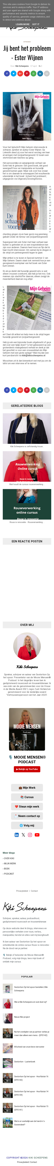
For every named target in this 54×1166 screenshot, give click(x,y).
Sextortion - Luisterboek (24, 1062)
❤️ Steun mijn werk (27, 806)
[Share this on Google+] (20, 73)
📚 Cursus (27, 797)
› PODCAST (8, 873)
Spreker (27, 42)
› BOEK (6, 868)
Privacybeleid (22, 891)
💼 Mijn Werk (27, 787)
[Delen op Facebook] (7, 390)
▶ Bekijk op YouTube (27, 769)
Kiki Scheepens (22, 66)
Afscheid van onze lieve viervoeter (29, 1047)
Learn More (22, 24)
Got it (35, 24)
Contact (34, 891)
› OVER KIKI (8, 858)
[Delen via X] (13, 390)
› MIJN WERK (9, 863)
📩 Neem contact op (27, 816)
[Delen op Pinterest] (47, 73)
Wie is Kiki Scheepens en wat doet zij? (30, 1002)
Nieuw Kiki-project (22, 1017)
